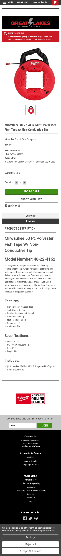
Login (35, 2)
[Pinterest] (19, 205)
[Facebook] (6, 205)
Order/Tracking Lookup (30, 483)
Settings (30, 537)
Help (30, 501)
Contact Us (30, 498)
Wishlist (30, 457)
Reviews (30, 221)
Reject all (30, 544)
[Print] (12, 205)
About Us (30, 494)
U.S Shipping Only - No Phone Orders (30, 491)
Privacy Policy (30, 480)
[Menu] (7, 4)
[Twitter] (16, 205)
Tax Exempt (31, 487)
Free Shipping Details (42, 39)
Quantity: (9, 182)
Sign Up (44, 2)
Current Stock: (12, 173)
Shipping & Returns (31, 465)
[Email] (9, 205)
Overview (31, 215)
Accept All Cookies (30, 551)
